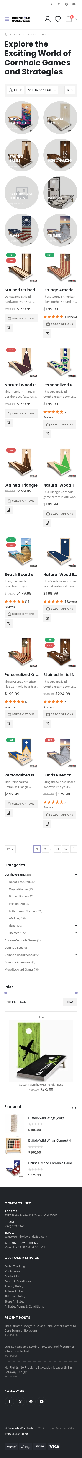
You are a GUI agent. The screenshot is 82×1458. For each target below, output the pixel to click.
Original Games (18, 889)
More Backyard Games (19, 969)
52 (65, 849)
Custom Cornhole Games (21, 940)
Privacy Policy (14, 1286)
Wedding (14, 918)
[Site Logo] (21, 19)
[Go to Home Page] (6, 34)
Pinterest (31, 1401)
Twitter (20, 1401)
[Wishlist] (57, 19)
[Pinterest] (66, 4)
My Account (13, 1271)
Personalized (17, 904)
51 (57, 849)
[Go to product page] (60, 362)
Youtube (41, 1401)
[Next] (73, 849)
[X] (59, 4)
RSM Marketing (18, 1433)
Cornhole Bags (14, 947)
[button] (8, 19)
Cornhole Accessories (18, 962)
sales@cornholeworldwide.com (26, 1236)
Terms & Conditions (18, 1281)
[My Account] (47, 19)
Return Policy (14, 1291)
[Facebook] (51, 4)
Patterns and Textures (23, 911)
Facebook (9, 1401)
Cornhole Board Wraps (19, 955)
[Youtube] (74, 4)
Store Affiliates (14, 1301)
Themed (14, 933)
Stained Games (18, 896)
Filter (70, 1001)
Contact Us (12, 1276)
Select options (23, 318)
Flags (12, 926)
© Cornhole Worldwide (19, 1428)
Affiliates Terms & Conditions (24, 1306)
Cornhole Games (16, 874)
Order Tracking (15, 1266)
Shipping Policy (15, 1296)
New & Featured (19, 882)
